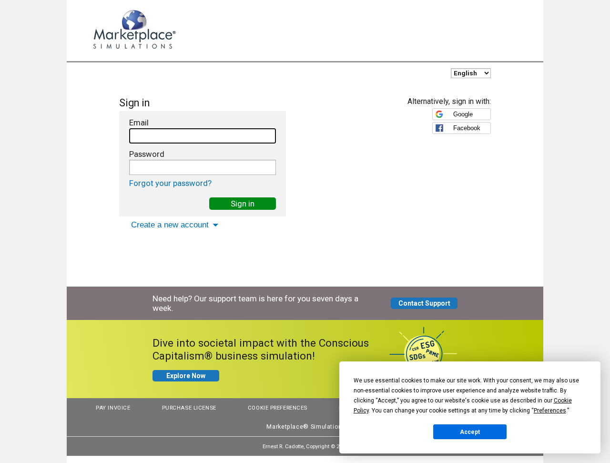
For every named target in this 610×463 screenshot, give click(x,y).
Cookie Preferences (277, 407)
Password (146, 154)
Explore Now (185, 376)
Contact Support (424, 303)
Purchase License (189, 407)
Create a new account (170, 224)
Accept (470, 432)
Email (139, 122)
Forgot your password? (170, 183)
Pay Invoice (113, 407)
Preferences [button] (550, 410)
